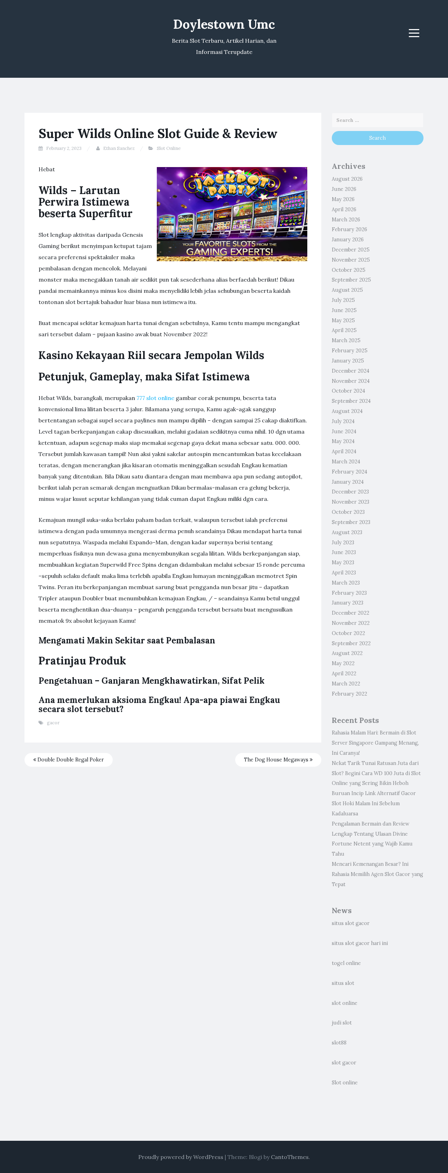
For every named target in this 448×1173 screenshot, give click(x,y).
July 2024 (343, 421)
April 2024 (344, 451)
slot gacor (344, 1063)
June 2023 (344, 552)
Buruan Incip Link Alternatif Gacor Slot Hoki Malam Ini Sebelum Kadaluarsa (374, 803)
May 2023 (343, 562)
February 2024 (349, 472)
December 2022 (350, 613)
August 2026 (347, 179)
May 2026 (343, 199)
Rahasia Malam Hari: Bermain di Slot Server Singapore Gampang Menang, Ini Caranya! (375, 743)
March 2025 (346, 340)
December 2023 (350, 492)
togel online (346, 963)
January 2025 (348, 361)
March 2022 (346, 684)
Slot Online (169, 148)
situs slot (343, 983)
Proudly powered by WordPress (180, 1156)
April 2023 (344, 573)
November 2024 (351, 381)
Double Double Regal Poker (70, 760)
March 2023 (346, 583)
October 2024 (348, 391)
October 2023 (348, 512)
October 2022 (348, 633)
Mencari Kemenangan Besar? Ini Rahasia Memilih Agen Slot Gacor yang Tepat (377, 874)
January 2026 (348, 239)
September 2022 (351, 643)
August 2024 (347, 411)
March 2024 (346, 461)
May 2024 (343, 441)
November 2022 (351, 623)
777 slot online (155, 397)
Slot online (345, 1082)
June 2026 (344, 189)
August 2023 (347, 532)
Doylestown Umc (224, 24)
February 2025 (350, 350)
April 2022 (344, 673)
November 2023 (350, 502)
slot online (344, 1003)
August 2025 (347, 290)
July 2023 (343, 542)
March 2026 (346, 219)
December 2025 (351, 250)
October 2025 (348, 270)
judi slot (342, 1023)
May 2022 (343, 663)
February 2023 (349, 593)
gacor (53, 723)
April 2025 (344, 330)
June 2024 (344, 431)
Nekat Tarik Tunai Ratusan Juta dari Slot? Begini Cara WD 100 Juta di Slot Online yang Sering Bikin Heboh (376, 773)
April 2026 (344, 209)
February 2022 (349, 694)
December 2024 (350, 371)
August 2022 (347, 653)
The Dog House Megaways (277, 760)
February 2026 (349, 229)
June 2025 (344, 310)
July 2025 (343, 300)
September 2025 (351, 280)
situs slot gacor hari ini (360, 943)
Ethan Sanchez (119, 148)
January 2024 (348, 482)
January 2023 (347, 603)
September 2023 (351, 522)
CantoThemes (290, 1156)
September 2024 (351, 401)
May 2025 (343, 320)
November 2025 (351, 260)
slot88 (339, 1043)
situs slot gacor (351, 923)
